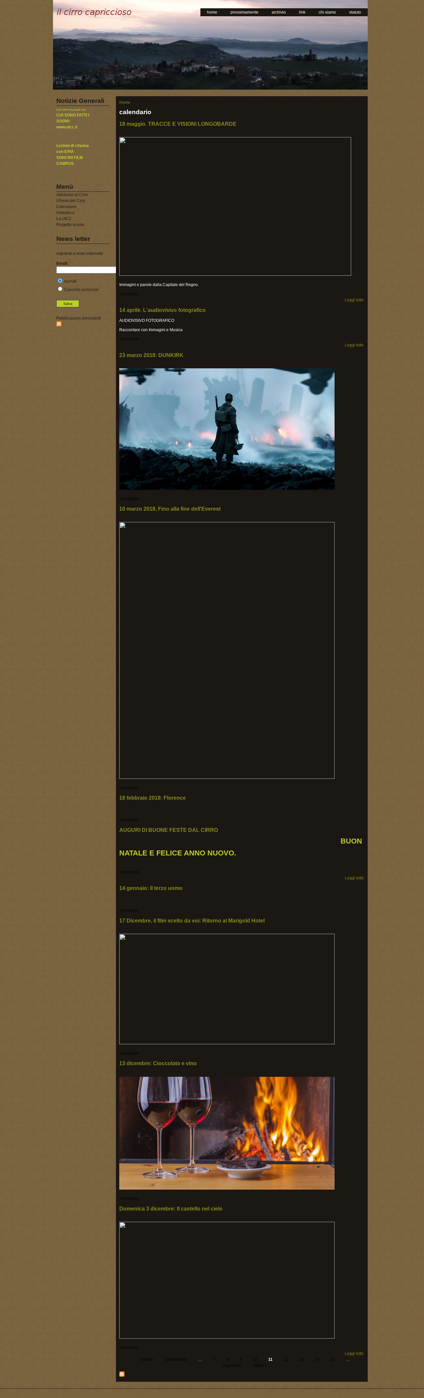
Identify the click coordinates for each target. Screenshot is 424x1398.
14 (317, 1359)
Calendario (66, 206)
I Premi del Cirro (70, 200)
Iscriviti (70, 281)
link (302, 12)
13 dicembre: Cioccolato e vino (158, 1063)
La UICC (64, 218)
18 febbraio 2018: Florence (152, 798)
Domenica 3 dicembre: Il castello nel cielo (171, 1209)
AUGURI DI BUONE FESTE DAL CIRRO (168, 830)
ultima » (260, 1365)
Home (124, 102)
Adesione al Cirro (72, 194)
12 (286, 1359)
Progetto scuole (70, 224)
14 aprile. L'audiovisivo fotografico (162, 310)
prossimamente (244, 12)
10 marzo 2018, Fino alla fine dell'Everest (170, 509)
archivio (279, 12)
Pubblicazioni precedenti (78, 318)
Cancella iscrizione (81, 289)
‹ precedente (175, 1359)
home (212, 12)
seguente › (232, 1365)
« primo (146, 1359)
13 (301, 1359)
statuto (355, 12)
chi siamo (327, 12)
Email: (63, 263)
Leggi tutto (354, 300)
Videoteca (65, 212)
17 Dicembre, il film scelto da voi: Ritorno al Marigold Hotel (192, 920)
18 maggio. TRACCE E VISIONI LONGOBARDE (178, 124)
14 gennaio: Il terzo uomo (151, 888)
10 (255, 1359)
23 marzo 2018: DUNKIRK (151, 355)
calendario (129, 294)
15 (332, 1359)
